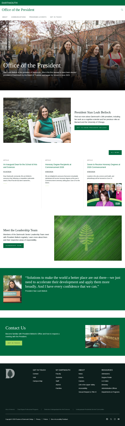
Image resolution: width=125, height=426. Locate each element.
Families (59, 388)
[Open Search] (122, 10)
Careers (81, 381)
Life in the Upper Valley (87, 385)
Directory (105, 385)
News (81, 374)
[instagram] (115, 419)
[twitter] (111, 419)
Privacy (38, 419)
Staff (57, 381)
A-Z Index (105, 381)
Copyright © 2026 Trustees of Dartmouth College (19, 419)
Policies (45, 419)
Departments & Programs (111, 392)
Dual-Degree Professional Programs (28, 409)
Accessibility (83, 388)
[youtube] (119, 419)
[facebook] (107, 419)
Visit (34, 377)
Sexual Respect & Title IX (88, 392)
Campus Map (37, 381)
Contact (35, 374)
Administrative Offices (109, 388)
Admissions (106, 374)
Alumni (58, 385)
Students (59, 377)
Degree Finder (107, 377)
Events (81, 377)
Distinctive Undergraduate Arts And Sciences (57, 409)
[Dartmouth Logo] (9, 3)
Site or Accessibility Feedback (59, 419)
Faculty (58, 374)
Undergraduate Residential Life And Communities (90, 409)
